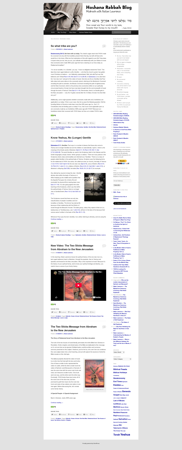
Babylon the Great (124, 366)
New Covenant (117, 410)
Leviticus (117, 403)
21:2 (85, 168)
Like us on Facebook (119, 208)
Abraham (115, 366)
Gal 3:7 (76, 77)
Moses (126, 407)
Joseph (118, 398)
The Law (122, 431)
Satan (129, 419)
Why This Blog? (62, 32)
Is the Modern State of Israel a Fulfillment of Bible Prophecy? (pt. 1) (122, 256)
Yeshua (99, 235)
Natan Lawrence (68, 49)
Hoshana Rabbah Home (85, 32)
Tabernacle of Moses (120, 428)
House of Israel (75, 316)
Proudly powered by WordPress (91, 443)
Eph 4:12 (66, 164)
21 (88, 166)
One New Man (92, 127)
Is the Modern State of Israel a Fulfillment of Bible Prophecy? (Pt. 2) (122, 250)
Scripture (58, 316)
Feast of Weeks (117, 391)
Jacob (127, 395)
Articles (115, 125)
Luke (122, 404)
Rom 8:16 (83, 166)
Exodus (117, 384)
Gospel (116, 394)
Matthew (116, 407)
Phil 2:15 (55, 166)
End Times (117, 381)
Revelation (127, 416)
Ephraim (68, 316)
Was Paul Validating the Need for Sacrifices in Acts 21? (121, 313)
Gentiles (86, 127)
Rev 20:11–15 (80, 212)
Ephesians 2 (92, 77)
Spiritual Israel (55, 129)
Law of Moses (119, 400)
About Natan (72, 32)
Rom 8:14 (101, 164)
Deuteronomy (79, 127)
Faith (122, 385)
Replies (61, 129)
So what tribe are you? (64, 46)
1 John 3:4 (76, 210)
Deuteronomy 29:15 (57, 53)
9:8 (72, 77)
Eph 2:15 (84, 164)
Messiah (123, 407)
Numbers (116, 412)
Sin (120, 425)
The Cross (116, 431)
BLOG (53, 32)
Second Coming (117, 422)
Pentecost (120, 416)
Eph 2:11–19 (76, 90)
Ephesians (78, 235)
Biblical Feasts (120, 369)
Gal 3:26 (92, 166)
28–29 (84, 77)
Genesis (126, 391)
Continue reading (57, 219)
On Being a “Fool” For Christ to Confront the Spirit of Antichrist (122, 224)
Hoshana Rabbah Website (120, 127)
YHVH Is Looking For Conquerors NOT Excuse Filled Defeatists (120, 271)
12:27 (61, 164)
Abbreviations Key (118, 122)
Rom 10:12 (68, 191)
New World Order (125, 410)
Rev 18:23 (80, 168)
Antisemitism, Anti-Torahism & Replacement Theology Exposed (121, 237)
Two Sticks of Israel (59, 420)
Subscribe (117, 185)
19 (51, 166)
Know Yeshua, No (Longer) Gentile (71, 137)
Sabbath (115, 419)
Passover (124, 412)
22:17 (90, 168)
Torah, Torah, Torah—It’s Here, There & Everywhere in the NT (121, 243)
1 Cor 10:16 (54, 164)
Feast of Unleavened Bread (121, 388)
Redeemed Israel (101, 127)
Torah (116, 434)
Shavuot (115, 425)
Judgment (123, 398)
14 (81, 77)
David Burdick (117, 303)
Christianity (116, 375)
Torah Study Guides (119, 142)
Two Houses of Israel (95, 316)
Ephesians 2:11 (56, 145)
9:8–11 (94, 150)
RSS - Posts (116, 192)
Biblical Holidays (120, 372)
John (114, 398)
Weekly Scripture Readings (63, 127)
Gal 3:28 (75, 191)
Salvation (123, 419)
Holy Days (123, 395)
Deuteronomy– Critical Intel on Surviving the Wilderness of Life (121, 230)
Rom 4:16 (67, 77)
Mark (125, 404)
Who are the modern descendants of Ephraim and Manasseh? (120, 282)
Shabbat (125, 422)
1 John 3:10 (98, 166)
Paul (115, 415)
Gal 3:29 (66, 168)
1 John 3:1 (62, 166)
